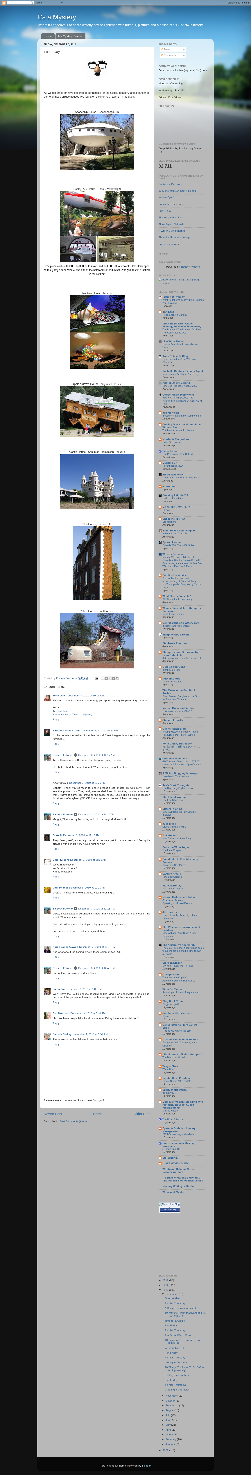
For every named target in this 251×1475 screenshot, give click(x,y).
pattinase (168, 311)
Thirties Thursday (175, 1303)
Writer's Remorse (173, 554)
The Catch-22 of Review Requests (180, 477)
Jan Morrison (61, 1013)
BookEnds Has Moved (174, 865)
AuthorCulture (171, 678)
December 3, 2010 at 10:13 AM (85, 695)
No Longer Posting (172, 681)
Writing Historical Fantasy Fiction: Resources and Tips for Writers (180, 733)
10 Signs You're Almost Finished (177, 190)
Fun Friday (165, 211)
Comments (169, 55)
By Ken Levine (171, 542)
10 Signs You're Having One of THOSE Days (182, 1341)
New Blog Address (172, 876)
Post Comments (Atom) (73, 1121)
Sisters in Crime (172, 808)
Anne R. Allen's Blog (175, 356)
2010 (166, 1290)
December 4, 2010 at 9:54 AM (90, 1034)
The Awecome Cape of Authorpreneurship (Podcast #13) (179, 979)
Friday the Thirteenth (171, 204)
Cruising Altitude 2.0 (175, 495)
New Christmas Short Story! (177, 838)
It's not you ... (169, 1092)
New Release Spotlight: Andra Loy (180, 374)
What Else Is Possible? (176, 596)
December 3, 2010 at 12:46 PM (97, 947)
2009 (166, 1450)
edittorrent (169, 486)
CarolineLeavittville (174, 575)
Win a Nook (168, 1069)
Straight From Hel (173, 720)
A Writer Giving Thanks (172, 230)
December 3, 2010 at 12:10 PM (87, 887)
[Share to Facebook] (113, 678)
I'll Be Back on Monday (174, 314)
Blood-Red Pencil (173, 474)
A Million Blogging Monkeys (180, 773)
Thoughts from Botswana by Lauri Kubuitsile (180, 653)
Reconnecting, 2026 (173, 465)
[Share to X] (110, 678)
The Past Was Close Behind (177, 454)
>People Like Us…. (172, 1149)
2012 (166, 1280)
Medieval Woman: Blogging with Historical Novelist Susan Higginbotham (182, 1104)
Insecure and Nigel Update (176, 625)
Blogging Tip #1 (170, 1004)
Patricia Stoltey (62, 1034)
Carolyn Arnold (171, 873)
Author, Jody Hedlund (176, 383)
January (171, 1444)
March (170, 1434)
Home (48, 36)
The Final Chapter (171, 850)
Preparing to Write (169, 244)
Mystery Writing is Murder (178, 1186)
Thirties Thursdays (176, 1384)
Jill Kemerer (169, 912)
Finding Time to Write (177, 1375)
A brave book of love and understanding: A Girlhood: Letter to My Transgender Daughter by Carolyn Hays (182, 583)
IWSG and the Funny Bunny (177, 599)
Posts (166, 49)
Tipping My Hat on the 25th (176, 1030)
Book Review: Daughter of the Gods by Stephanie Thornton (181, 698)
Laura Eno (59, 989)
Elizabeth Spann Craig (66, 730)
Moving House (170, 1110)
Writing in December (177, 1362)
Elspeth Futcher (63, 755)
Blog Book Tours (173, 1001)
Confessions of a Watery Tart (180, 622)
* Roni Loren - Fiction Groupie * (182, 1054)
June (169, 1420)
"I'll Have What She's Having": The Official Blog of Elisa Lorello (182, 1179)
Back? (165, 1016)
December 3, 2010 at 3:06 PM (84, 989)
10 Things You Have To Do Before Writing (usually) (185, 1369)
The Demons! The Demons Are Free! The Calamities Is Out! (182, 331)
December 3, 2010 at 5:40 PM (87, 1013)
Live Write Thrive (173, 341)
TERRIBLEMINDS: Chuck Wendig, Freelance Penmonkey (181, 325)
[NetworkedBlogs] (169, 1208)
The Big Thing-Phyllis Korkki (177, 788)
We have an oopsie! (173, 888)
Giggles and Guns (173, 666)
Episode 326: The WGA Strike (178, 545)
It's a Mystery (56, 17)
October (171, 1400)
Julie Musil (169, 823)
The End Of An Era (172, 800)
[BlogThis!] (106, 678)
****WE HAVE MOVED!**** (177, 1163)
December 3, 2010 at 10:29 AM (87, 783)
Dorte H (57, 835)
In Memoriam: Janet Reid (175, 533)
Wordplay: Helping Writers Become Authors (178, 1170)
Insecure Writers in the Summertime (181, 415)
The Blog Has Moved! (174, 1057)
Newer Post (53, 1114)
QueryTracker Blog (174, 728)
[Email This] (103, 678)
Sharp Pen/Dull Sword (176, 634)
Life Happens (169, 521)
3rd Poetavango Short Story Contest (181, 658)
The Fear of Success (173, 1119)
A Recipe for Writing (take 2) (181, 1308)
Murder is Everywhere (175, 439)
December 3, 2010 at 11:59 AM (88, 859)
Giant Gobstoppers (172, 442)
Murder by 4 (169, 462)
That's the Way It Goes (178, 1335)
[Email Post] (96, 678)
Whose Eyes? (167, 197)
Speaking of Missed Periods (177, 903)
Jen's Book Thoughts (175, 785)
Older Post (142, 1114)
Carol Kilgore (61, 859)
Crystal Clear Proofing (176, 1078)
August (170, 1410)
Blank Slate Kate (171, 669)
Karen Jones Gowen (65, 947)
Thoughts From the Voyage (174, 237)
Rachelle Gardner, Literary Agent (182, 371)
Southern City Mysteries (177, 1013)
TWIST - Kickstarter (173, 498)
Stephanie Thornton (175, 643)
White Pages (174, 1089)
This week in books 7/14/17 (177, 711)
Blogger (146, 1465)
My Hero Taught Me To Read (177, 965)
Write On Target (172, 989)
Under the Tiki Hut (173, 518)
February (171, 1439)
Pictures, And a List (170, 217)
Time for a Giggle (175, 1320)
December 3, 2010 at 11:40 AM (81, 835)
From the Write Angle (175, 847)
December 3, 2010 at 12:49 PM (96, 968)
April (168, 1429)
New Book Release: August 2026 (179, 385)
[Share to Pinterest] (117, 678)
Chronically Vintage (174, 758)
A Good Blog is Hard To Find (180, 1039)
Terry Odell (59, 695)
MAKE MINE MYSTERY (176, 507)
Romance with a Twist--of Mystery (72, 714)
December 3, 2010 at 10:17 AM (96, 755)
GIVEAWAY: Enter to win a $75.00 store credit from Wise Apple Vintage (181, 763)
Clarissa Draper (172, 962)
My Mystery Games (70, 36)
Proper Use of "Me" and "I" (176, 1081)
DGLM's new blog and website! (178, 1134)
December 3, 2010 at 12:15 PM (96, 908)
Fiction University (173, 297)
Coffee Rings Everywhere (178, 394)
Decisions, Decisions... (172, 184)
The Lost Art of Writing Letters (178, 430)
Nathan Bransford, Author (178, 708)
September (172, 1405)
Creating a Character (177, 1389)
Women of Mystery (174, 1192)
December (172, 1294)
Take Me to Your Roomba (175, 776)
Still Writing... (170, 1157)
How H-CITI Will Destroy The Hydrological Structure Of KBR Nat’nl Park (182, 400)
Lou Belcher (60, 887)
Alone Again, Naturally (171, 224)
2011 (166, 1285)
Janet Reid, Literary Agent (178, 530)
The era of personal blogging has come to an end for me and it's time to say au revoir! (183, 951)
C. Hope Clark (171, 974)
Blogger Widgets (190, 266)
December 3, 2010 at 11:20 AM (96, 814)
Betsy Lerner (170, 451)
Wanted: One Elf (174, 1348)
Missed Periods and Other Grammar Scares (178, 899)
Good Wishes (172, 1298)
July (168, 1415)
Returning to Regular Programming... (181, 992)
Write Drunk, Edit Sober (177, 743)
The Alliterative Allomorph (178, 945)
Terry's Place (60, 711)
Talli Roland (169, 835)
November (172, 1395)
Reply (56, 719)
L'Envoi (166, 510)
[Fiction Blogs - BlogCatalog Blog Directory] (183, 283)
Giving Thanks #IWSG (174, 826)
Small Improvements (173, 614)
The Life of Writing (174, 797)
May (168, 1424)
